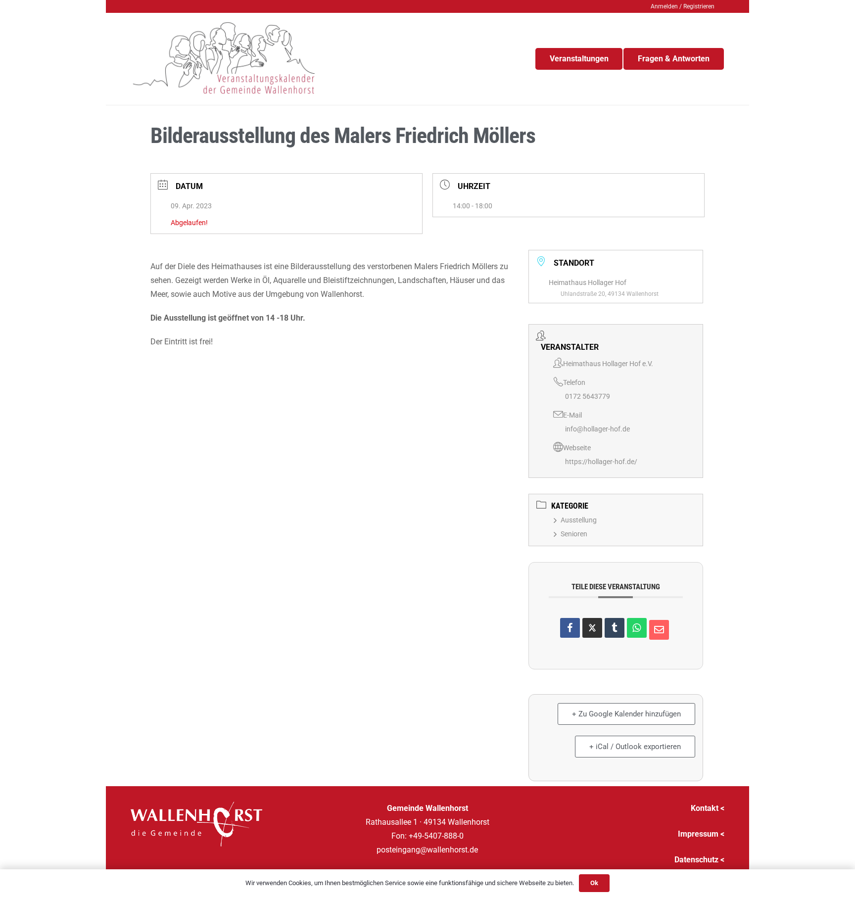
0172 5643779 (587, 396)
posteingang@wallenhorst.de (427, 849)
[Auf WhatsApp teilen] (637, 628)
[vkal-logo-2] (224, 58)
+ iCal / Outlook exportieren (635, 746)
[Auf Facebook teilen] (570, 628)
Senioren (574, 534)
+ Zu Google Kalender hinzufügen (626, 713)
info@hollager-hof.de (597, 429)
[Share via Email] (659, 630)
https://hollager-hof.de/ (601, 462)
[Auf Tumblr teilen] (614, 628)
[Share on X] (592, 628)
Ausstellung (579, 520)
